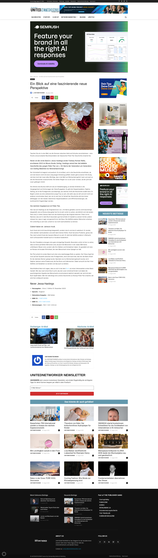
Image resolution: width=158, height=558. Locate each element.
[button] (125, 17)
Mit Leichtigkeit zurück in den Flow (45, 451)
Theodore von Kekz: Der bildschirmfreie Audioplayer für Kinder (117, 230)
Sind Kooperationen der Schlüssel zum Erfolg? (79, 348)
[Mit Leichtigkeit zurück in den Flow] (102, 252)
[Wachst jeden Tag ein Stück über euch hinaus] (34, 510)
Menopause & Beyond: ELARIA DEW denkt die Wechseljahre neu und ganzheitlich (117, 269)
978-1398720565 (44, 302)
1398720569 (43, 298)
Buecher (36, 76)
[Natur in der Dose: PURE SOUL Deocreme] (102, 280)
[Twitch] (124, 1)
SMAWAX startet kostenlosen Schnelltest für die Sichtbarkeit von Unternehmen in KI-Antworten (113, 425)
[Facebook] (119, 1)
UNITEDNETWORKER (39, 92)
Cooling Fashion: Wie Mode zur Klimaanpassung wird (77, 479)
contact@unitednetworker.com (72, 549)
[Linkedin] (109, 542)
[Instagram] (122, 1)
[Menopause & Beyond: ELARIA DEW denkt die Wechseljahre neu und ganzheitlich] (102, 270)
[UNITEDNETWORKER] (31, 93)
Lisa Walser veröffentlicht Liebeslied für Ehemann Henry (77, 452)
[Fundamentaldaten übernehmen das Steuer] (113, 468)
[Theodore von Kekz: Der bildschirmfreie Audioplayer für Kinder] (102, 231)
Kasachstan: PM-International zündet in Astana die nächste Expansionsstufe (116, 220)
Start (31, 76)
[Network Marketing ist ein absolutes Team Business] (34, 501)
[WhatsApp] (56, 97)
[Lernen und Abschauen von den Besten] (34, 518)
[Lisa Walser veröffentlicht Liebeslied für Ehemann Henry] (102, 261)
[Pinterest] (52, 97)
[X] (127, 1)
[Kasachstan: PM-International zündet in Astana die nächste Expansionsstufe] (102, 221)
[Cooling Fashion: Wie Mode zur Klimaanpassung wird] (79, 468)
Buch (67, 268)
